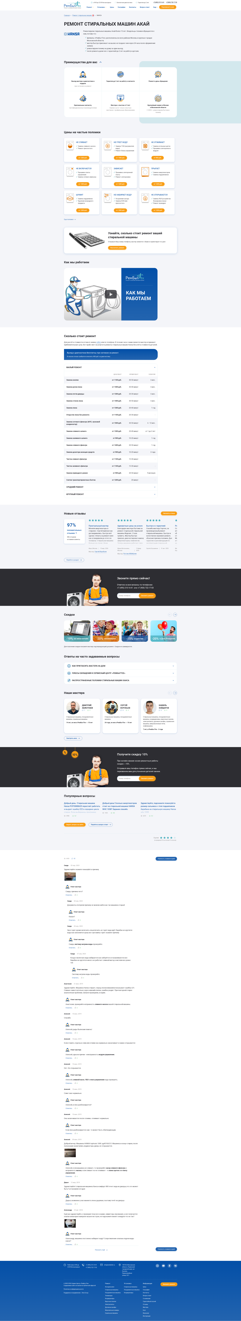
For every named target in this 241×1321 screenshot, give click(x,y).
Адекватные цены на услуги (129, 526)
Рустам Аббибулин (130, 554)
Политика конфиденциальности (74, 1289)
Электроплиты (109, 1304)
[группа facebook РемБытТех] (169, 1266)
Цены (112, 7)
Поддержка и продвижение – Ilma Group (76, 1293)
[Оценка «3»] (168, 838)
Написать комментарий (166, 859)
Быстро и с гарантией (155, 526)
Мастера (145, 1307)
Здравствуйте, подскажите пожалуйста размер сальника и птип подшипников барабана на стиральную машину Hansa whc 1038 (158, 807)
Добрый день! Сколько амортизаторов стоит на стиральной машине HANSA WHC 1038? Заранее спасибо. (119, 806)
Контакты (132, 7)
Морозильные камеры (112, 1310)
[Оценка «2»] (164, 838)
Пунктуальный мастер (98, 526)
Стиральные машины (111, 1289)
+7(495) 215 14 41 (158, 2)
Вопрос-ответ (145, 7)
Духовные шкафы (110, 1307)
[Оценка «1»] (161, 838)
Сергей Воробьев (101, 551)
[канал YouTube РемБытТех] (163, 1266)
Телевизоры (108, 1295)
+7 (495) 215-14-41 (125, 588)
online (98, 342)
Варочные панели (110, 1301)
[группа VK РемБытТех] (175, 1266)
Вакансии (146, 1313)
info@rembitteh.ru (109, 1265)
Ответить (69, 895)
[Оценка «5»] (175, 838)
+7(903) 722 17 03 (171, 2)
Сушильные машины (111, 1313)
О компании (146, 1298)
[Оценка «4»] (171, 838)
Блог (144, 1310)
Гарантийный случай (149, 1301)
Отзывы (145, 1304)
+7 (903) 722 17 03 (91, 1267)
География (121, 7)
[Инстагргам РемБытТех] (157, 1266)
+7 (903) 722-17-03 (146, 588)
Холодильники (109, 1287)
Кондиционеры (109, 1298)
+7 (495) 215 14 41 (91, 1265)
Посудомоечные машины (113, 1292)
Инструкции (146, 1316)
